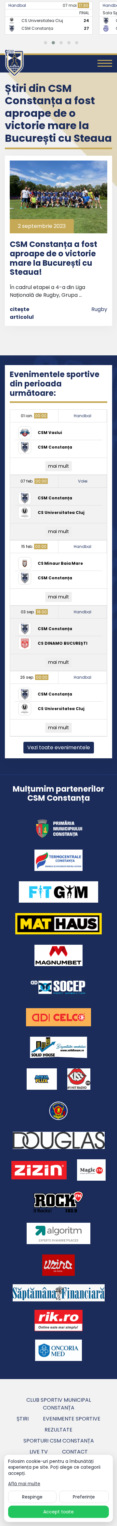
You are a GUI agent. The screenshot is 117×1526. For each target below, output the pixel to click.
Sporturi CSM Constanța (58, 1440)
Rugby (99, 309)
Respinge (32, 1497)
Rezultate (58, 1429)
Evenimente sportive (71, 1418)
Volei (82, 481)
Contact (75, 1451)
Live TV (39, 1451)
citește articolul (22, 313)
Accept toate (58, 1512)
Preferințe (84, 1497)
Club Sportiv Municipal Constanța (58, 1403)
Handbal (17, 5)
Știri (23, 1418)
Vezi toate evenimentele (58, 747)
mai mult (58, 466)
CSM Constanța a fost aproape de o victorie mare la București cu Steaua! (53, 258)
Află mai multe (24, 1484)
